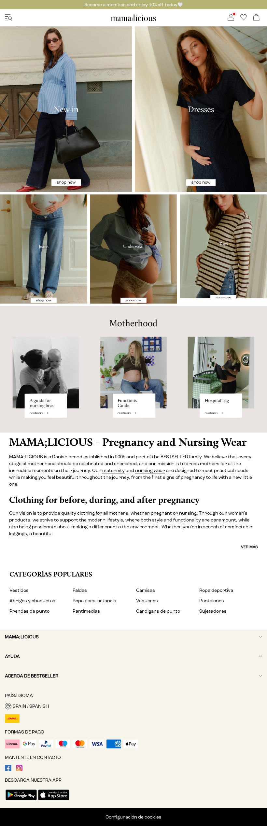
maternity (113, 470)
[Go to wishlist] (243, 19)
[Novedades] (66, 109)
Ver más (249, 547)
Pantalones (211, 601)
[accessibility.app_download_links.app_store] (53, 801)
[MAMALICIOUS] (133, 20)
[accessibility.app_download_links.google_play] (21, 801)
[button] (133, 706)
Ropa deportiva (216, 590)
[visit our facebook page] (8, 770)
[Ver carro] (256, 17)
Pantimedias (86, 611)
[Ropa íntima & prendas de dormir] (133, 249)
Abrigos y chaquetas (32, 601)
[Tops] (223, 246)
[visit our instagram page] (19, 770)
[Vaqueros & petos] (43, 249)
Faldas (80, 590)
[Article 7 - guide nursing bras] (44, 369)
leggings (18, 533)
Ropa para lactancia (94, 601)
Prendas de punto (29, 611)
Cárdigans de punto (158, 611)
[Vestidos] (201, 109)
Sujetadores (213, 611)
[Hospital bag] (222, 369)
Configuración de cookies (133, 817)
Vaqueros (147, 601)
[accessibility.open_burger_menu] (8, 18)
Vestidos (19, 590)
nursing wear (150, 470)
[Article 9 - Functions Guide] (133, 369)
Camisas (145, 590)
